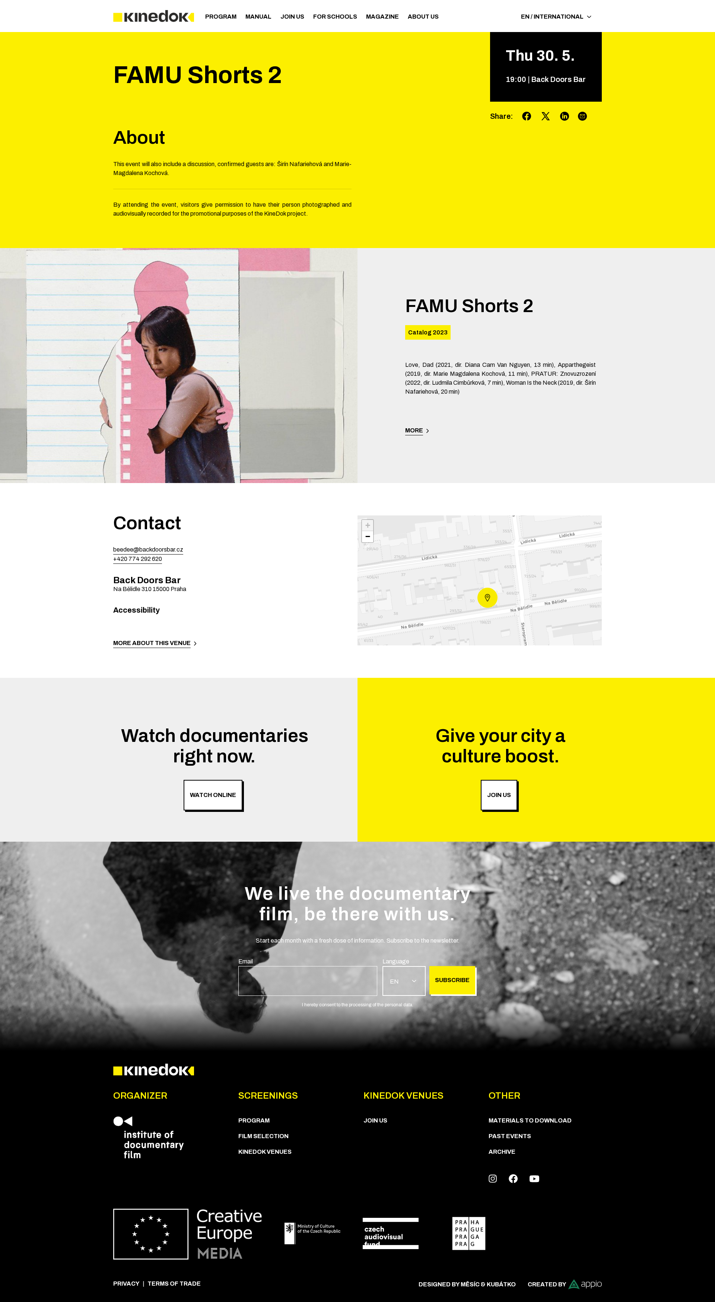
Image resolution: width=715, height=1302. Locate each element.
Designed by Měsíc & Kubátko (467, 1284)
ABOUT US (423, 16)
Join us (292, 16)
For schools (335, 16)
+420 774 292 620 (137, 559)
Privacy (126, 1283)
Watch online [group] (213, 795)
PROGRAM (220, 16)
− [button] (367, 536)
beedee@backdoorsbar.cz (148, 549)
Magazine (382, 16)
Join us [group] (499, 795)
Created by (547, 1284)
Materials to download (530, 1120)
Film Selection (263, 1136)
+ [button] (367, 525)
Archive (502, 1152)
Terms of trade (174, 1283)
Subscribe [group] (452, 980)
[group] (307, 976)
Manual (258, 16)
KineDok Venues (265, 1152)
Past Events (510, 1136)
